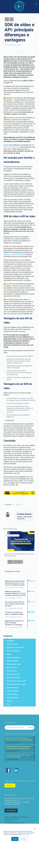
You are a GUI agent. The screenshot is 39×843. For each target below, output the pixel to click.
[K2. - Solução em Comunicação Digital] (19, 6)
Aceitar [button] (15, 839)
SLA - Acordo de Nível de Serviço (14, 823)
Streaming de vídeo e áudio (16, 684)
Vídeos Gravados (13, 698)
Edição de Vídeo (12, 644)
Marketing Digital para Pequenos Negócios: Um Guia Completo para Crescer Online (18, 747)
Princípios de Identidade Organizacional (16, 817)
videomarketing (12, 694)
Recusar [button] (23, 839)
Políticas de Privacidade (11, 819)
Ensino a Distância (13, 651)
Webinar (9, 701)
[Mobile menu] (36, 4)
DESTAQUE (10, 641)
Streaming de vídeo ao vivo (16, 681)
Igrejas (9, 654)
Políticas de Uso (9, 821)
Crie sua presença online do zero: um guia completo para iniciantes (18, 756)
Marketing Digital (12, 661)
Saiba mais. (26, 834)
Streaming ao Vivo (13, 674)
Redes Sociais (12, 668)
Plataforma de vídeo (14, 664)
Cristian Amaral (24, 514)
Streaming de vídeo (13, 678)
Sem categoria (12, 671)
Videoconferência (13, 691)
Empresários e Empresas (15, 647)
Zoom (9, 704)
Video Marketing (12, 688)
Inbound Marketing (13, 657)
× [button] (35, 828)
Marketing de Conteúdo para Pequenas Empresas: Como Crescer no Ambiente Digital (19, 739)
